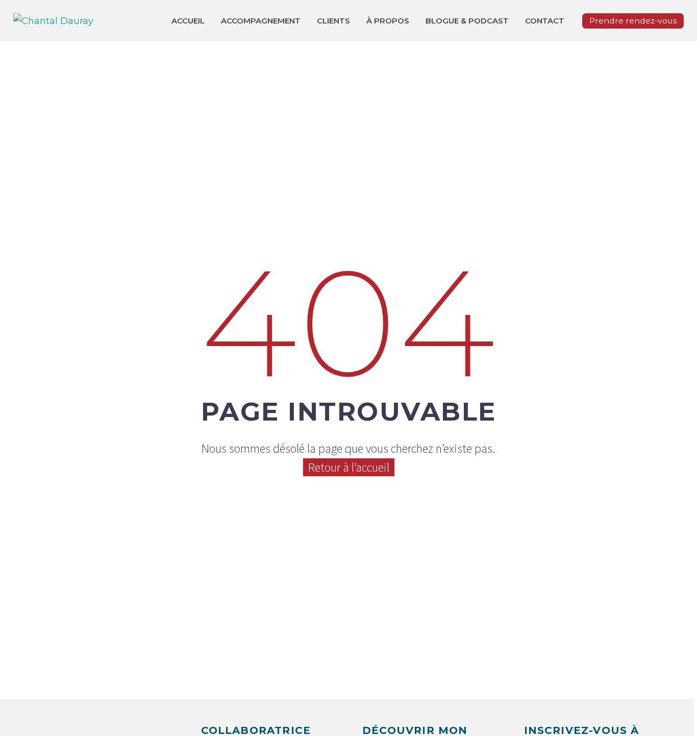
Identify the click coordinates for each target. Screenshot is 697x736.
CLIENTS (333, 21)
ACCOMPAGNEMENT (261, 21)
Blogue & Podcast (467, 21)
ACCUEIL (188, 21)
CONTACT (544, 21)
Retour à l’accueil (348, 467)
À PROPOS (387, 21)
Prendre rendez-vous (633, 21)
